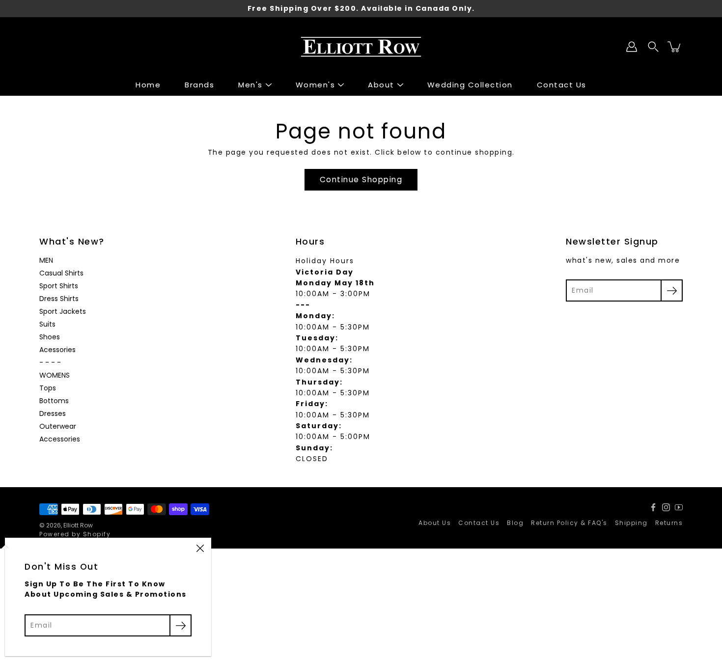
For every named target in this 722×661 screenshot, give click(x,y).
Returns (669, 523)
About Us (434, 523)
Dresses (52, 413)
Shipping (631, 523)
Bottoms (54, 401)
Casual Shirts (61, 273)
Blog (515, 523)
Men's (250, 85)
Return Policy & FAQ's (569, 523)
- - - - (50, 362)
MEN (46, 260)
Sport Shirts (58, 286)
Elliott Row (78, 525)
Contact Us (561, 85)
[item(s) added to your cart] (675, 47)
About (381, 85)
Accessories (59, 439)
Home (148, 85)
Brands (199, 85)
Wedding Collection (470, 85)
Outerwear (57, 426)
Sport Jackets (62, 311)
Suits (47, 324)
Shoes (49, 337)
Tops (47, 388)
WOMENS (54, 375)
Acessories (57, 350)
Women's (315, 85)
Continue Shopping (361, 179)
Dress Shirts (59, 298)
